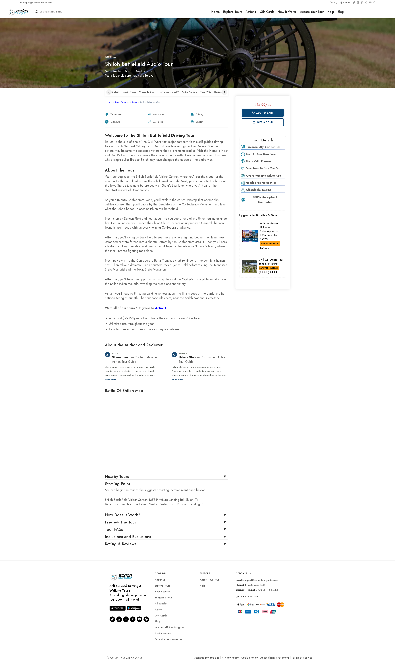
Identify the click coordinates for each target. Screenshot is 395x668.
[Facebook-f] (126, 619)
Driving (134, 102)
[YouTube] (370, 2)
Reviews (218, 92)
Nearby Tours (129, 92)
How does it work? (169, 92)
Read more (110, 379)
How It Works (287, 12)
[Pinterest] (374, 2)
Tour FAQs (205, 92)
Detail (115, 92)
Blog (340, 12)
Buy (335, 2)
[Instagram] (358, 2)
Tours (117, 102)
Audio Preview (189, 92)
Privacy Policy (230, 658)
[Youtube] (139, 619)
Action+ (250, 12)
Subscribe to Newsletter (168, 639)
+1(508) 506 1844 (255, 585)
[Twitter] (132, 619)
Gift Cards (267, 12)
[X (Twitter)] (365, 2)
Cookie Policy (249, 658)
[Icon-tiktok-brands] (112, 619)
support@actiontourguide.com (37, 2)
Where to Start (147, 92)
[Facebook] (362, 2)
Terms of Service (301, 658)
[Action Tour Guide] (19, 11)
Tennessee (110, 56)
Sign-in (346, 2)
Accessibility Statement (274, 658)
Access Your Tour (312, 12)
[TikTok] (354, 2)
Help (330, 12)
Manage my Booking (207, 658)
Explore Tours (232, 12)
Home (215, 12)
